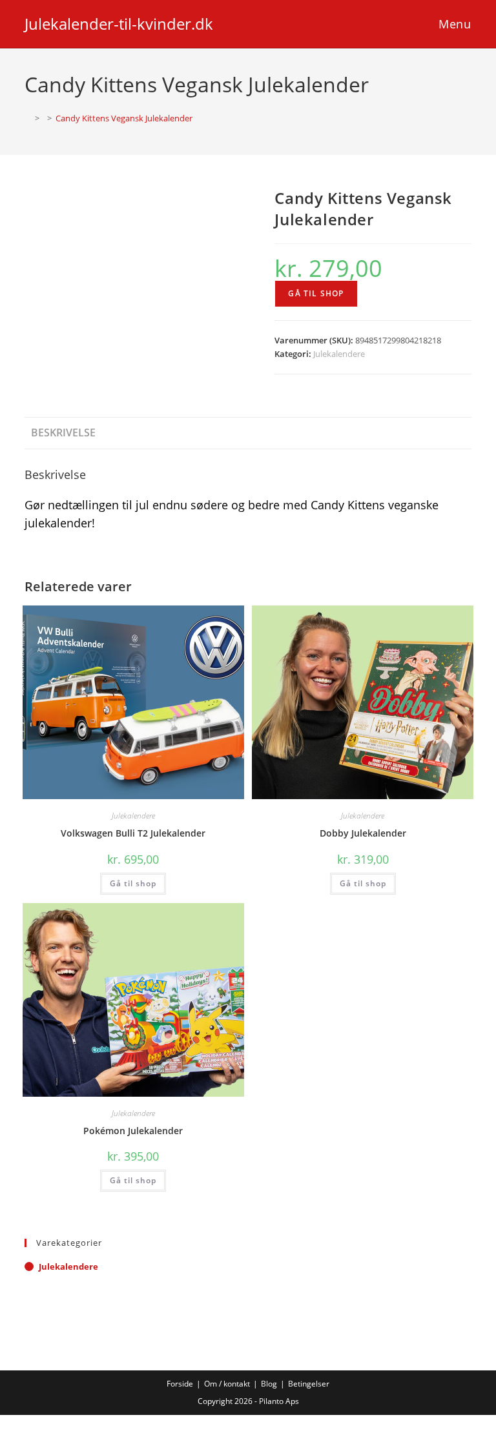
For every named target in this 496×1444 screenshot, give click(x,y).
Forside (180, 1383)
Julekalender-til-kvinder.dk (119, 23)
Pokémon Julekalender (133, 1130)
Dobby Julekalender (363, 833)
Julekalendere (339, 354)
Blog (269, 1383)
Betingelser (308, 1383)
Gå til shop (316, 293)
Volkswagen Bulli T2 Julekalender (133, 833)
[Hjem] (28, 118)
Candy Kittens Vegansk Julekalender (124, 118)
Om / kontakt (227, 1383)
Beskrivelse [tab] (63, 432)
